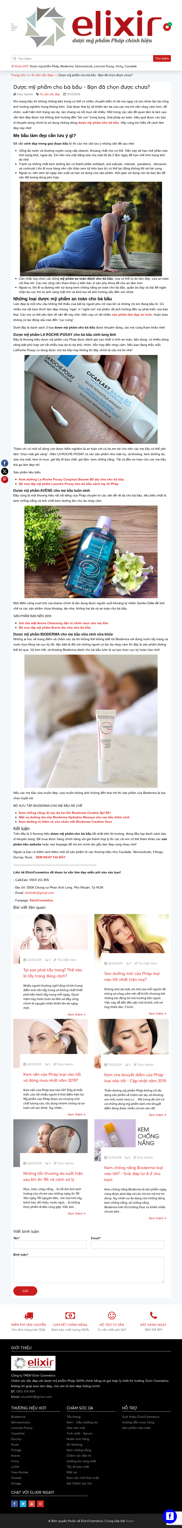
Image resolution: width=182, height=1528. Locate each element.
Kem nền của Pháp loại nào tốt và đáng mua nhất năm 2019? (52, 1077)
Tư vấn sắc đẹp (50, 94)
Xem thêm (76, 1014)
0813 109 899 (25, 1391)
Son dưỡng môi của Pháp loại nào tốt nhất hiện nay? (132, 976)
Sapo (130, 1521)
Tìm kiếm (162, 58)
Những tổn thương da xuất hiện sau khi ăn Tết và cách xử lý (53, 1176)
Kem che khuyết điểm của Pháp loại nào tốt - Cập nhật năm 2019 (135, 1077)
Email (96, 1238)
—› (44, 75)
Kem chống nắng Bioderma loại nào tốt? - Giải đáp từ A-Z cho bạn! (133, 1173)
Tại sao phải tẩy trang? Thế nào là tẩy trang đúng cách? (52, 972)
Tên (16, 1238)
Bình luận (20, 1254)
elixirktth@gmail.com (39, 892)
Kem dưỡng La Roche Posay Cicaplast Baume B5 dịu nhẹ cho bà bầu (71, 479)
